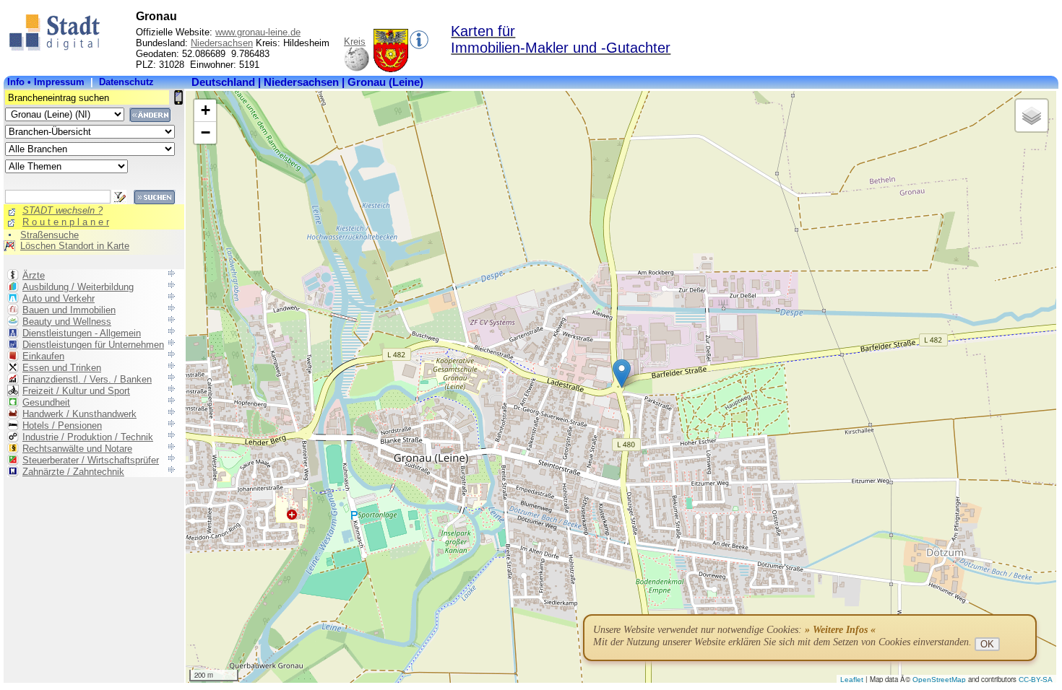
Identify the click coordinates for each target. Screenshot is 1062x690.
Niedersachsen (222, 43)
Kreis (355, 41)
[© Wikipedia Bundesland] (356, 69)
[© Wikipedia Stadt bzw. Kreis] (391, 69)
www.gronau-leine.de (258, 32)
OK (987, 644)
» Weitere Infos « (840, 629)
